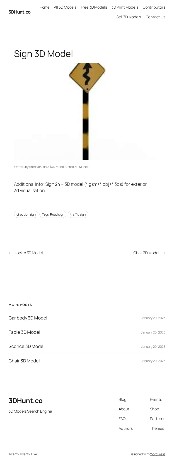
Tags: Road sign (53, 214)
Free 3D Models (78, 166)
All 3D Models (56, 166)
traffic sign (78, 214)
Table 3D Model (24, 332)
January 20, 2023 (153, 318)
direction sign (26, 214)
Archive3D (36, 166)
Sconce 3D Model (27, 346)
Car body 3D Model (28, 317)
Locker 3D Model (29, 252)
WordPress (157, 454)
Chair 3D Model (146, 252)
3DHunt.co (20, 12)
